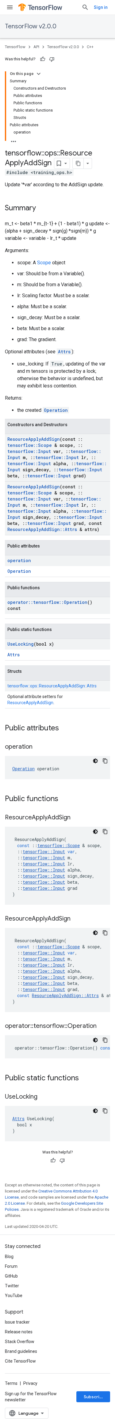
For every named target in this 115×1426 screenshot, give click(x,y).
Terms (11, 1383)
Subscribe (94, 1396)
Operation (56, 410)
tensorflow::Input (29, 451)
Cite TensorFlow (20, 1361)
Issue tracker (17, 1322)
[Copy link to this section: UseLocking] (43, 1097)
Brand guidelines (21, 1351)
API (36, 47)
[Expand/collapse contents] (38, 73)
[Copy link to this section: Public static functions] (85, 1078)
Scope (44, 263)
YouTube (13, 1295)
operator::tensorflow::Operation (47, 602)
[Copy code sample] (105, 761)
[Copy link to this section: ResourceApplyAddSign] (77, 818)
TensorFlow (15, 47)
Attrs (64, 352)
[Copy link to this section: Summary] (42, 208)
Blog (9, 1256)
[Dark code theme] (95, 761)
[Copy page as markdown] (78, 163)
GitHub (11, 1276)
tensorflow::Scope (29, 445)
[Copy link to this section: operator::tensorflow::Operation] (103, 1026)
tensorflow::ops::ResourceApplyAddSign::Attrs (52, 685)
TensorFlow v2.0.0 (30, 26)
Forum (11, 1266)
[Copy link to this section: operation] (39, 747)
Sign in (101, 7)
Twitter (12, 1285)
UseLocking (20, 644)
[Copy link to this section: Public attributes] (65, 728)
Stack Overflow (19, 1341)
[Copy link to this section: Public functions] (64, 799)
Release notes (19, 1331)
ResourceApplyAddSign (33, 439)
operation (19, 560)
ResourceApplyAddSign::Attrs (42, 529)
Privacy (30, 1383)
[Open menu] (10, 7)
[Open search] (85, 7)
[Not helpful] (51, 59)
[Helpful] (42, 59)
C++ (90, 47)
